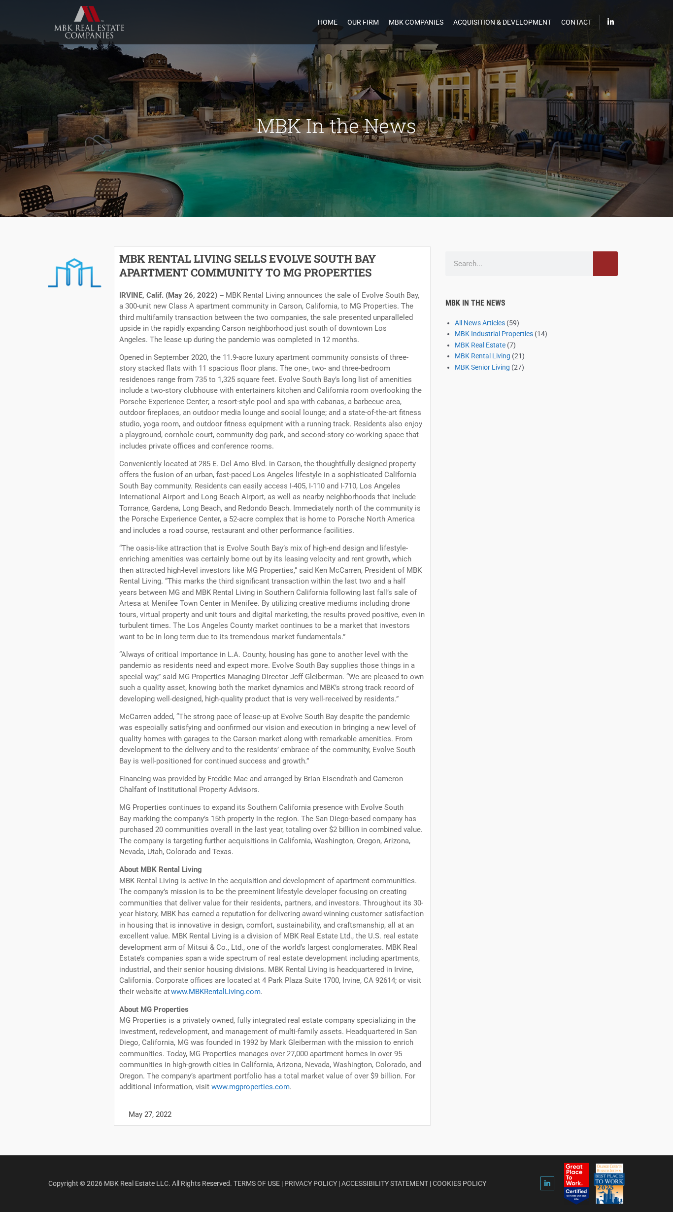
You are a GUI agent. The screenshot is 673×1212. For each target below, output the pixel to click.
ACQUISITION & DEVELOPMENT (502, 22)
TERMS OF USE (257, 1183)
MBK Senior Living (482, 367)
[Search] (605, 263)
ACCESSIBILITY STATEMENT (384, 1183)
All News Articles (480, 323)
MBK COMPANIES (416, 22)
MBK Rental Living (482, 356)
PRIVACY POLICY (310, 1183)
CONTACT (576, 22)
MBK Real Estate (480, 345)
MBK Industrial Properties (494, 334)
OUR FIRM (363, 22)
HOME (327, 22)
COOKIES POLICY (459, 1183)
